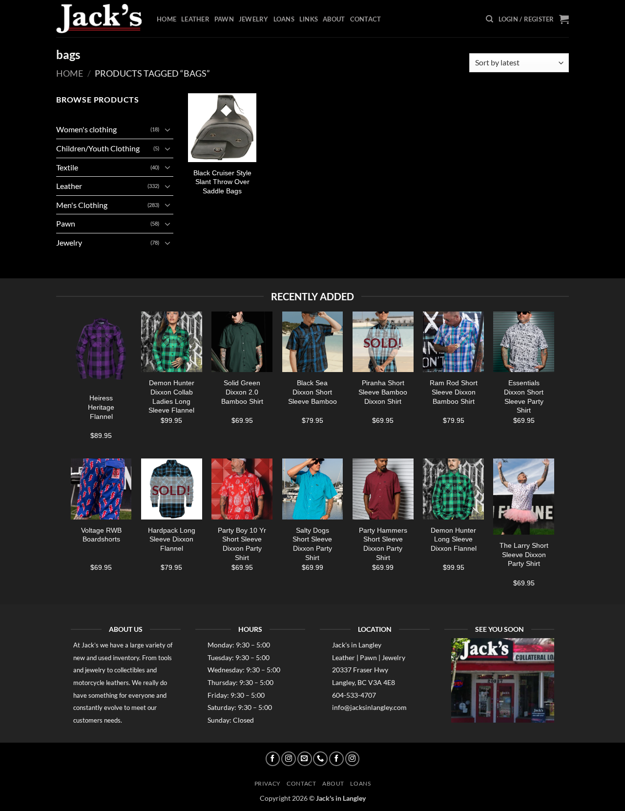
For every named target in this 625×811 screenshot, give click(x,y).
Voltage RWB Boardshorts (101, 534)
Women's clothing (86, 129)
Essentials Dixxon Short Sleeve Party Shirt (523, 396)
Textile (67, 167)
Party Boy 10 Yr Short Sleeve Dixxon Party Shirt (242, 543)
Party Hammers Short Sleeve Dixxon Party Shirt (383, 543)
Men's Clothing (81, 204)
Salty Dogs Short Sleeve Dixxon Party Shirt (312, 543)
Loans (283, 19)
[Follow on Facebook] (273, 758)
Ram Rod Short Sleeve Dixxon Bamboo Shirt (454, 392)
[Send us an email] (304, 758)
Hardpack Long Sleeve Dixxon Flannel (171, 539)
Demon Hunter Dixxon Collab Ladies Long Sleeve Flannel (171, 396)
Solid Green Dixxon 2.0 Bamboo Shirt (242, 392)
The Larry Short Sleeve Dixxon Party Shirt (524, 554)
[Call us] (320, 758)
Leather (195, 19)
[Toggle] (167, 129)
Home (166, 19)
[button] (526, 19)
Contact (365, 19)
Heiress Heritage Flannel (101, 407)
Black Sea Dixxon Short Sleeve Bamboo (312, 392)
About (334, 19)
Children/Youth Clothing (98, 148)
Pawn (224, 19)
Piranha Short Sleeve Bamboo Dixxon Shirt (382, 392)
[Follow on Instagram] (288, 758)
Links (308, 19)
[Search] (489, 19)
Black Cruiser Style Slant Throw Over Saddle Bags (222, 182)
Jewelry (254, 19)
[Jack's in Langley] (99, 18)
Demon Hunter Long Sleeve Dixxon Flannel (454, 539)
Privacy (267, 783)
